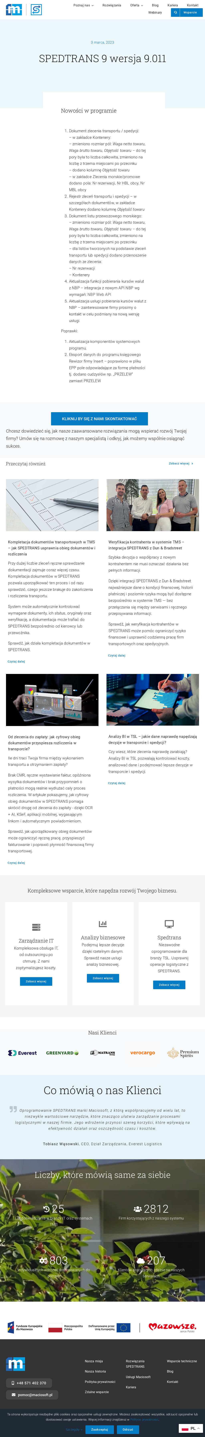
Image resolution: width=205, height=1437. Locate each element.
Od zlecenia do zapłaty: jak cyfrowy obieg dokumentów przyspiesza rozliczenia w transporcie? (44, 743)
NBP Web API (99, 294)
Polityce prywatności (144, 1419)
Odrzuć (128, 1429)
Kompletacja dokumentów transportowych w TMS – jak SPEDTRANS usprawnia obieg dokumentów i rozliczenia (51, 548)
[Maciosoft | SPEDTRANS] (24, 6)
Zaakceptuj (99, 1429)
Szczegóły (73, 1429)
